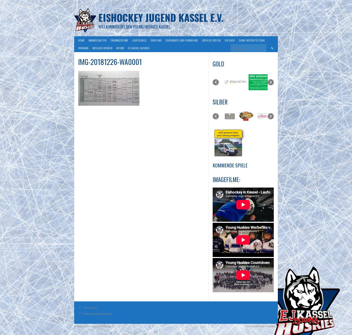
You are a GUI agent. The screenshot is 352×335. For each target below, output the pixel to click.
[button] (216, 82)
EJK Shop (230, 40)
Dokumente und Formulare (182, 40)
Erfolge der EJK (211, 40)
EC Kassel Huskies (139, 48)
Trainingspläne (119, 40)
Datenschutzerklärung (97, 313)
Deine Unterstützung (252, 40)
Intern (120, 48)
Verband (83, 48)
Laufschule (139, 40)
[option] (231, 82)
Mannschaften (97, 40)
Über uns (156, 40)
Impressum (90, 307)
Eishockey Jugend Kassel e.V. (161, 17)
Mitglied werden (102, 48)
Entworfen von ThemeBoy (262, 326)
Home (81, 40)
